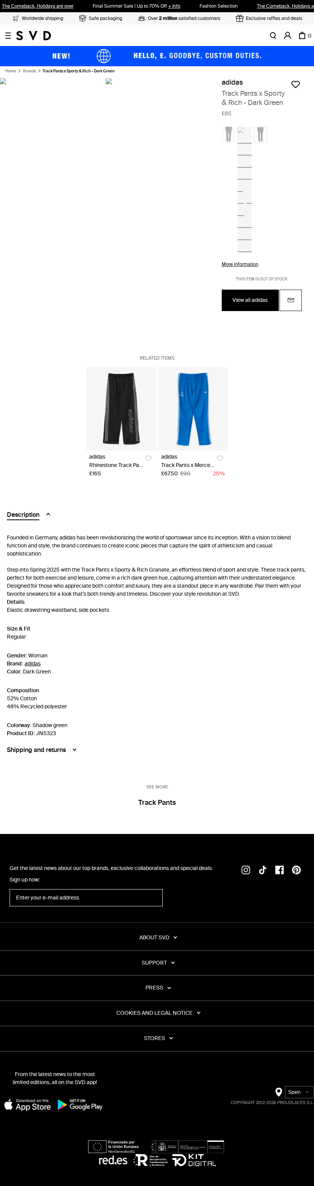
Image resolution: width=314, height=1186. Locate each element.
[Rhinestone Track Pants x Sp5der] (121, 408)
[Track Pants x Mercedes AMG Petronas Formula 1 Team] (193, 408)
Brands (29, 71)
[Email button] (291, 300)
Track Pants (157, 802)
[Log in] (287, 35)
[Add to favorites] (295, 84)
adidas (232, 83)
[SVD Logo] (33, 35)
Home (10, 71)
